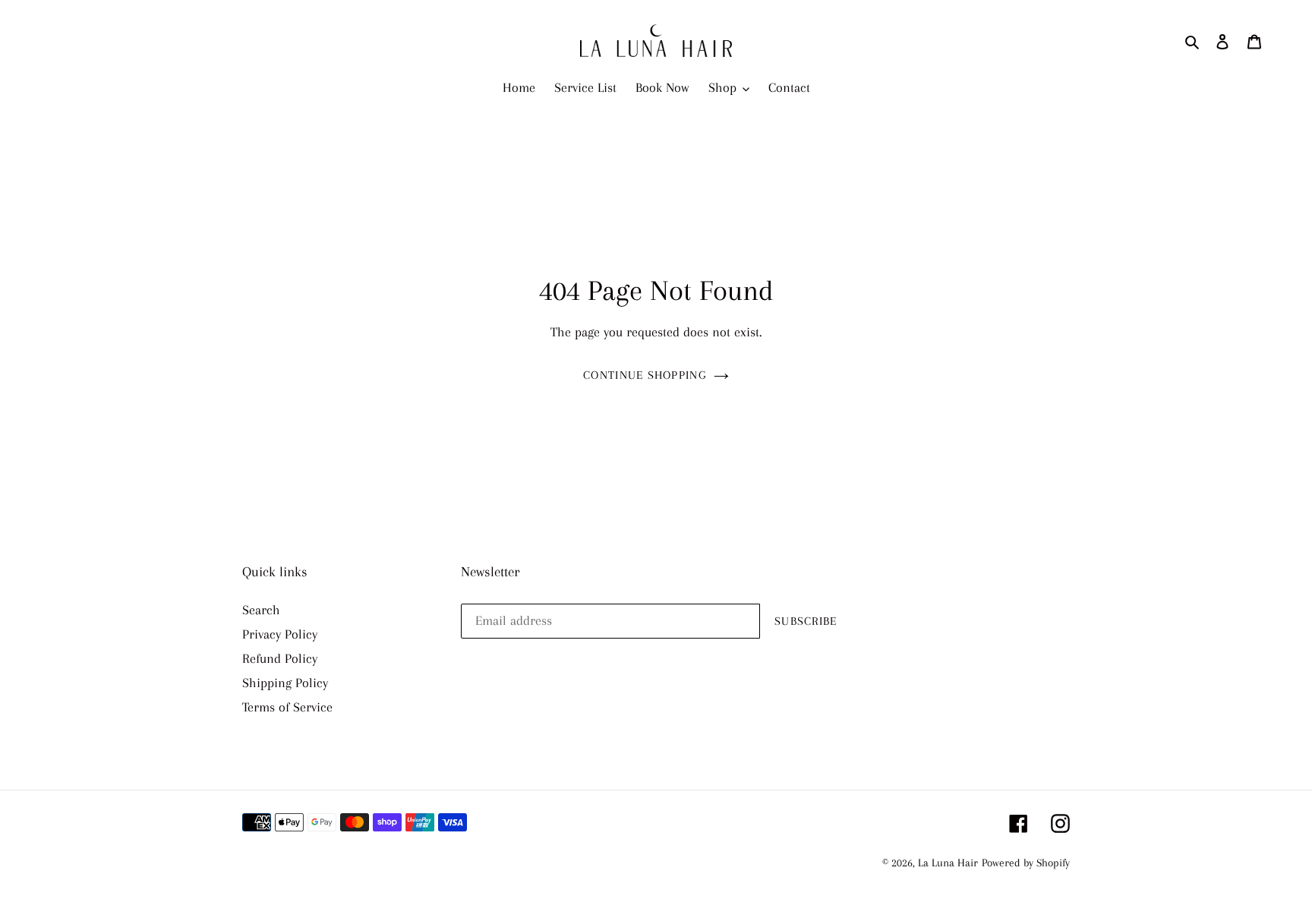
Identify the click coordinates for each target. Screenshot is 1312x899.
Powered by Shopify (1026, 862)
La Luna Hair (948, 862)
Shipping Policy (285, 682)
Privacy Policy (279, 634)
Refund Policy (279, 658)
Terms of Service (287, 706)
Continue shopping (644, 375)
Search (261, 609)
